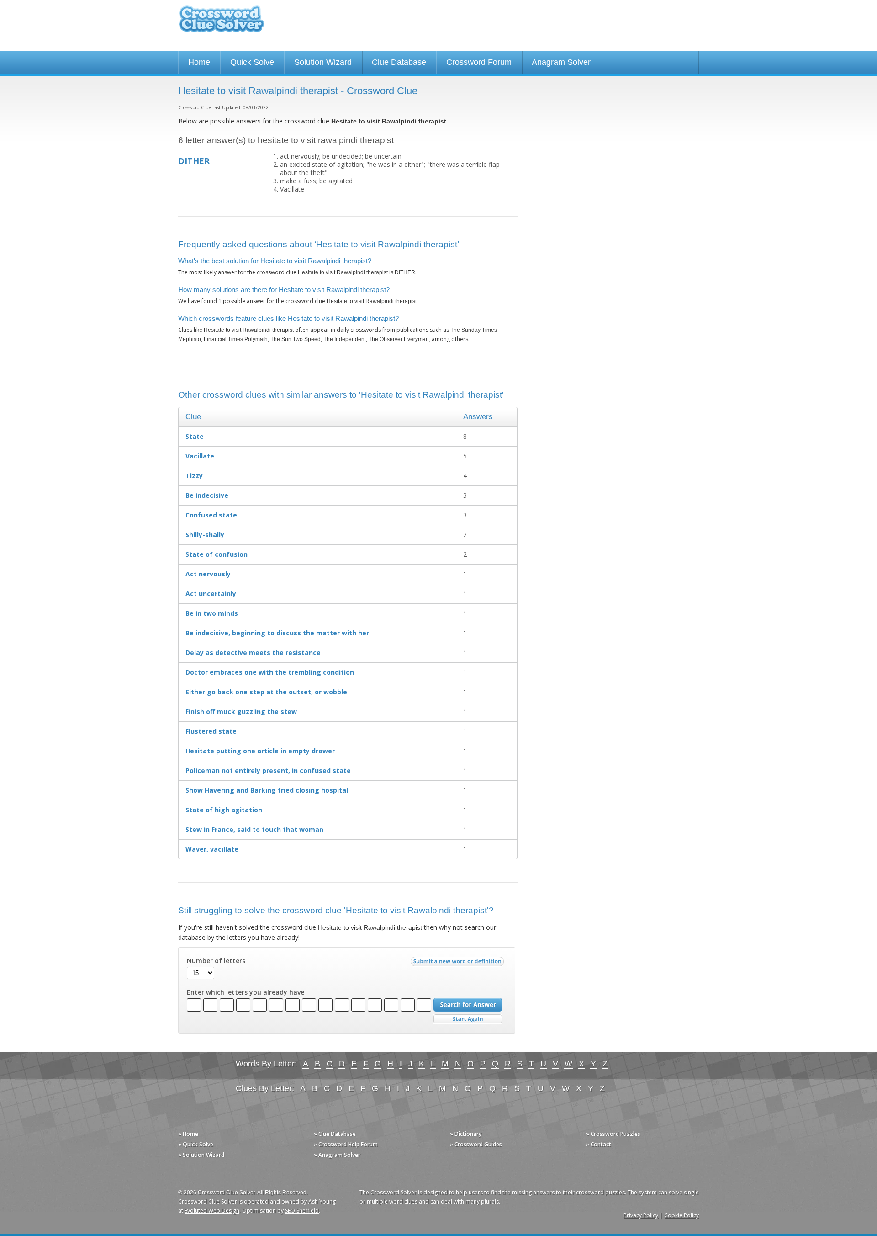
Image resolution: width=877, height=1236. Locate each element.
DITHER (194, 160)
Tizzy (194, 475)
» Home (188, 1134)
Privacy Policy (640, 1215)
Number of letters (216, 961)
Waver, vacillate (211, 849)
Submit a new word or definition (458, 963)
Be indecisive (206, 495)
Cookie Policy (681, 1215)
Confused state (211, 515)
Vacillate (199, 456)
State (194, 436)
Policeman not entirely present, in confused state (268, 770)
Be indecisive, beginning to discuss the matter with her (277, 633)
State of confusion (216, 554)
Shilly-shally (204, 534)
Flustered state (211, 731)
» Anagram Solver (337, 1155)
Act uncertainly (210, 593)
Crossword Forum (479, 62)
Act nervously (208, 574)
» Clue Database (335, 1134)
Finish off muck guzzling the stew (241, 711)
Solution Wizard (323, 62)
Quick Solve (252, 62)
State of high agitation (223, 809)
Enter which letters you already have (245, 992)
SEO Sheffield (302, 1211)
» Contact (598, 1144)
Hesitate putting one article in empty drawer (260, 750)
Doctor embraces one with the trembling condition (269, 672)
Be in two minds (211, 613)
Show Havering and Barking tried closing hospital (266, 790)
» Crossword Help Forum (346, 1144)
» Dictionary (465, 1134)
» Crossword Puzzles (613, 1134)
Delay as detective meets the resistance (253, 652)
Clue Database (399, 62)
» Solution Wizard (201, 1155)
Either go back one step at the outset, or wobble (266, 691)
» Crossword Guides (476, 1144)
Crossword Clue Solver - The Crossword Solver (221, 23)
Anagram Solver (561, 62)
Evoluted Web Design (212, 1211)
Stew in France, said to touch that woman (254, 829)
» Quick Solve (195, 1144)
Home (199, 62)
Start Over (467, 1019)
